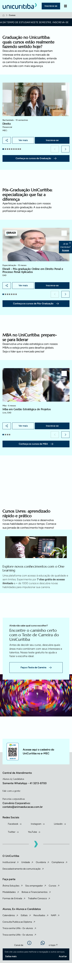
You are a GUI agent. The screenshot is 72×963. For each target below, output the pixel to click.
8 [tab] (18, 149)
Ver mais (23, 140)
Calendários (9, 915)
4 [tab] (9, 149)
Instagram (36, 823)
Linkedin (58, 823)
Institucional (9, 862)
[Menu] (65, 6)
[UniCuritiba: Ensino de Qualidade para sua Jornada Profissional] (21, 6)
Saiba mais (11, 956)
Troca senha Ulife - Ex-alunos (18, 928)
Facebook (13, 823)
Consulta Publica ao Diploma (17, 921)
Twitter (11, 832)
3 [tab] (7, 149)
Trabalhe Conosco (37, 898)
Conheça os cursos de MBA (33, 443)
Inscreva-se (51, 6)
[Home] (4, 15)
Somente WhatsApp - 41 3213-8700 (25, 783)
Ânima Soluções (11, 885)
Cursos (52, 885)
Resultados (39, 915)
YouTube (32, 832)
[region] (36, 113)
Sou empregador (34, 885)
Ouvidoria (41, 862)
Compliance (58, 862)
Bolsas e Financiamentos (35, 892)
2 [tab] (5, 149)
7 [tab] (16, 149)
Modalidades (9, 892)
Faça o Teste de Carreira (33, 667)
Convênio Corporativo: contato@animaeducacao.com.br (23, 805)
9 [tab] (20, 149)
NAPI (53, 915)
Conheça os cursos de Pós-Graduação (33, 303)
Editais (24, 915)
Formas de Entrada (12, 898)
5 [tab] (11, 149)
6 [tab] (14, 149)
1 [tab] (3, 149)
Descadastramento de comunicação (22, 868)
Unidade (25, 862)
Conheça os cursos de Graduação (33, 158)
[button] (55, 149)
